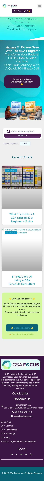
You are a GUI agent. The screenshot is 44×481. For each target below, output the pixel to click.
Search (23, 136)
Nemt (25, 143)
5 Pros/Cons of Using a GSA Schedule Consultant (22, 280)
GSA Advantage (8, 433)
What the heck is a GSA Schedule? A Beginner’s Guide (22, 218)
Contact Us (6, 422)
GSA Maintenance (9, 429)
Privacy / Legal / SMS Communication (18, 441)
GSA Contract (7, 426)
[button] (40, 6)
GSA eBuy (5, 437)
